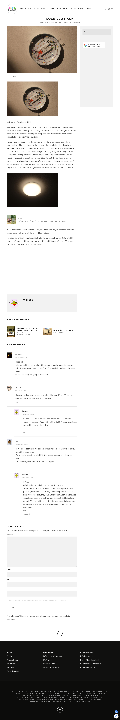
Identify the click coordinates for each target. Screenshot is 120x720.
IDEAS (36, 9)
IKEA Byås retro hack (63, 330)
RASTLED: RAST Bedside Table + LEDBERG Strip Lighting (27, 330)
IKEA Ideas (47, 660)
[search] (108, 32)
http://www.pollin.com (50, 498)
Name (9, 569)
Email (9, 579)
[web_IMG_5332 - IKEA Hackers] (32, 208)
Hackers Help (49, 664)
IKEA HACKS (26, 9)
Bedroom (20, 334)
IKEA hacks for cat (87, 667)
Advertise (11, 664)
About (88, 9)
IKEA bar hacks (86, 656)
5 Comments (77, 22)
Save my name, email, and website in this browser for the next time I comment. (37, 600)
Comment (10, 534)
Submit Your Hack (51, 667)
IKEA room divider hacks (90, 664)
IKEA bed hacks (86, 652)
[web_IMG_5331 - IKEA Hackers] (32, 117)
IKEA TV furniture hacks (90, 660)
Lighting (54, 22)
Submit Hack (69, 9)
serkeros (18, 354)
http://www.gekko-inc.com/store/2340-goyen (35, 461)
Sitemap (10, 667)
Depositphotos (13, 671)
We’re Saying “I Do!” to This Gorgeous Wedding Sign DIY (43, 221)
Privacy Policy (13, 660)
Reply (18, 378)
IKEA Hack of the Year (52, 656)
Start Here (55, 9)
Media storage (58, 332)
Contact (10, 656)
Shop (81, 9)
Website (9, 589)
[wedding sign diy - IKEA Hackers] (11, 219)
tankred (42, 22)
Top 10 (44, 9)
